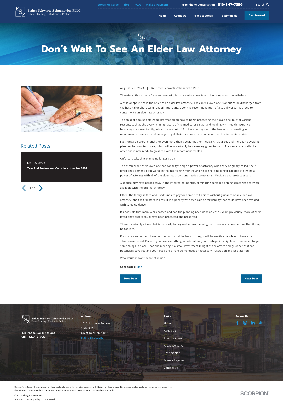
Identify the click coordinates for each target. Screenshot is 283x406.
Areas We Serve (108, 4)
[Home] (47, 11)
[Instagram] (245, 323)
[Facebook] (237, 323)
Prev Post (130, 279)
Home (167, 323)
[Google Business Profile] (260, 323)
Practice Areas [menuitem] (203, 15)
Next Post (251, 279)
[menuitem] (18, 399)
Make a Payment (157, 4)
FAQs (137, 4)
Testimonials (172, 353)
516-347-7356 (230, 4)
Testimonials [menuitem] (228, 15)
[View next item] (41, 188)
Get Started (257, 15)
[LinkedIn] (253, 323)
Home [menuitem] (163, 15)
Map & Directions (92, 337)
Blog (126, 4)
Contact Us (171, 368)
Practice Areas (173, 338)
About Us (170, 330)
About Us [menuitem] (180, 15)
